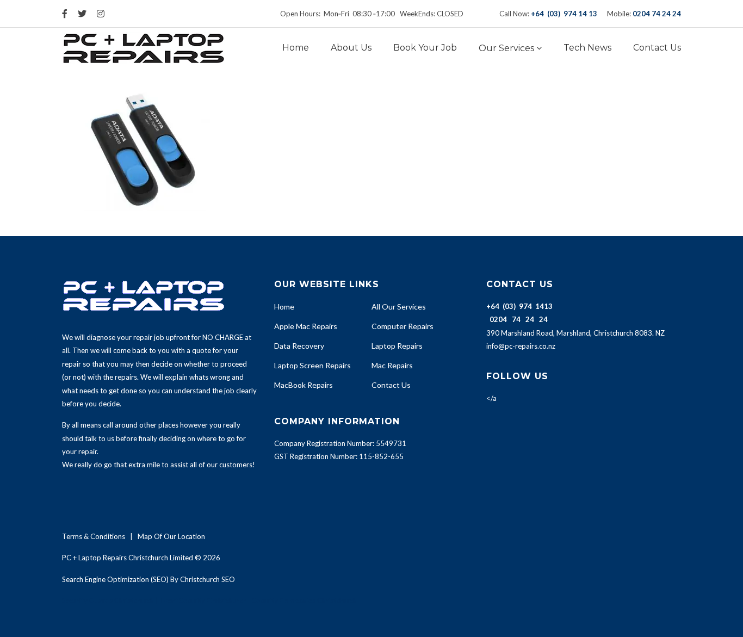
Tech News (587, 47)
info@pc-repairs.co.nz (520, 346)
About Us (351, 47)
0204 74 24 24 (657, 13)
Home (295, 47)
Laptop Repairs (397, 345)
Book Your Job (425, 47)
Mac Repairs (392, 365)
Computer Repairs (402, 326)
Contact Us (657, 47)
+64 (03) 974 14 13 (564, 13)
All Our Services (398, 306)
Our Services (506, 48)
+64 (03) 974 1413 (519, 306)
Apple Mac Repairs (305, 326)
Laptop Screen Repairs (312, 365)
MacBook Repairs (303, 384)
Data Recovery (299, 345)
